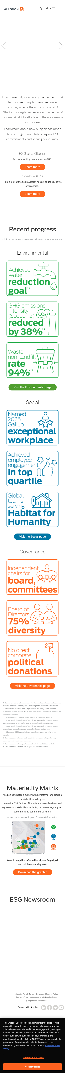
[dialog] (32, 1045)
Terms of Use (22, 998)
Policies (53, 998)
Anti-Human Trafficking (39, 998)
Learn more (32, 167)
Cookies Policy (52, 995)
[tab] (3, 52)
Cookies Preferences (33, 1057)
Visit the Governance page (32, 686)
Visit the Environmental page (33, 387)
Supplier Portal (22, 995)
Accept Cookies (32, 1067)
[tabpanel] (32, 53)
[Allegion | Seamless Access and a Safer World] (7, 18)
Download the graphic (32, 872)
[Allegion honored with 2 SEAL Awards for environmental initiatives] (32, 923)
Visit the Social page (32, 536)
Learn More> (32, 980)
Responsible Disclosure (36, 1001)
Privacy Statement (36, 995)
